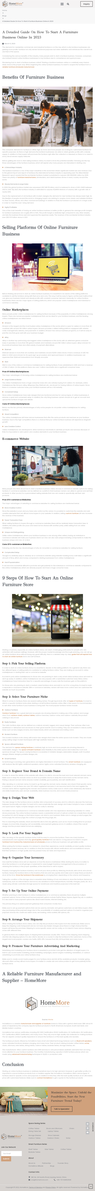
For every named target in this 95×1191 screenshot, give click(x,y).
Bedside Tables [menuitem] (34, 1152)
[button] (62, 4)
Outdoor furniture (9, 713)
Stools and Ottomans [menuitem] (54, 1128)
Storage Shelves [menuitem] (34, 1135)
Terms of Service (35, 1187)
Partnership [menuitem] (46, 1163)
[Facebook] (87, 1124)
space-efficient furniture (31, 750)
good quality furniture (40, 840)
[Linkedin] (87, 1128)
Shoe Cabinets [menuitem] (53, 1135)
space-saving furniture (24, 747)
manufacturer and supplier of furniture (35, 1023)
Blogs (4, 16)
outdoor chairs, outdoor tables (23, 715)
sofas (87, 1043)
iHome (50, 1019)
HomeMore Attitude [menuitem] (35, 1166)
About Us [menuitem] (31, 1163)
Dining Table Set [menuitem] (34, 1131)
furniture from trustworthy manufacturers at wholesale (23, 842)
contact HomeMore (44, 1078)
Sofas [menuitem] (68, 1138)
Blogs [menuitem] (52, 1166)
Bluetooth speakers (84, 1041)
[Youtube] (87, 1132)
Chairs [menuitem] (71, 1128)
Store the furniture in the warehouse (29, 875)
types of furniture (75, 701)
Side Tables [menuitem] (49, 1149)
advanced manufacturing (22, 1054)
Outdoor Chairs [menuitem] (53, 1138)
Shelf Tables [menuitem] (33, 1149)
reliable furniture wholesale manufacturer (18, 67)
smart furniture (74, 762)
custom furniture (72, 513)
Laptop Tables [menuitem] (53, 1131)
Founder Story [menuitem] (63, 1163)
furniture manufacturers (26, 177)
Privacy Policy (51, 1187)
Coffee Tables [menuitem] (33, 1128)
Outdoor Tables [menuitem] (34, 1138)
